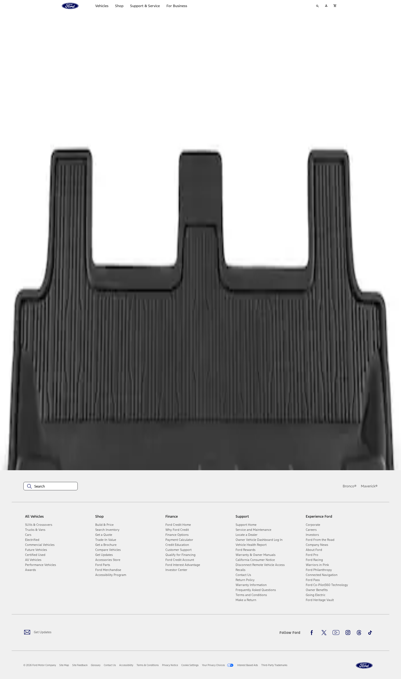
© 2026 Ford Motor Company (39, 665)
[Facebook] (312, 632)
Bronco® (350, 486)
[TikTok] (370, 632)
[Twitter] (323, 632)
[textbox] (50, 486)
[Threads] (359, 632)
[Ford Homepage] (364, 665)
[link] (64, 665)
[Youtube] (335, 632)
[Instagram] (347, 632)
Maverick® (369, 486)
